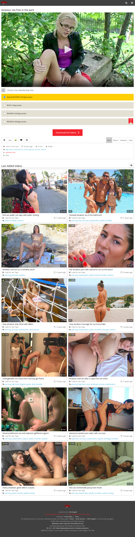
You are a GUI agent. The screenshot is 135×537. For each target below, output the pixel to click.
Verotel (71, 519)
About (109, 140)
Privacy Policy (68, 517)
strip (31, 330)
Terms (77, 517)
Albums (115, 140)
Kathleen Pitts (10, 152)
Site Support (73, 512)
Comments (123, 140)
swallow (26, 493)
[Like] (15, 140)
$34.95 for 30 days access (16, 113)
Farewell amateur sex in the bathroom (85, 215)
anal (79, 220)
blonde (37, 149)
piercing (74, 220)
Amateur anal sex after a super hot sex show (88, 378)
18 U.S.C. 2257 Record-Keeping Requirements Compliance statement (67, 528)
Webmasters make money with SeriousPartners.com (67, 523)
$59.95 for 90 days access (69, 120)
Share (130, 140)
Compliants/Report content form (55, 514)
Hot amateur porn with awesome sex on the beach (91, 269)
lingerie (22, 384)
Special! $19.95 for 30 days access (19, 97)
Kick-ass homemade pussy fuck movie (85, 487)
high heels (9, 149)
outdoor (43, 149)
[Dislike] (4, 140)
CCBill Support (91, 519)
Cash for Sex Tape (9, 3)
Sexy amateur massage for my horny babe (87, 324)
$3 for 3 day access (14, 105)
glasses (31, 149)
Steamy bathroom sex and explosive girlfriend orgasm (26, 433)
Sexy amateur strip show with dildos (18, 324)
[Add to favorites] (21, 140)
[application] (67, 49)
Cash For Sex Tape (12, 146)
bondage (107, 439)
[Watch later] (27, 140)
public (26, 149)
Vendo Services (80, 519)
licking (32, 493)
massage (105, 330)
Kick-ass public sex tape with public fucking (21, 215)
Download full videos (67, 132)
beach (97, 275)
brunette (13, 220)
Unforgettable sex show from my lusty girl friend (23, 378)
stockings (94, 384)
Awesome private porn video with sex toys (87, 433)
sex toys (85, 220)
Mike (7, 155)
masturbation (18, 149)
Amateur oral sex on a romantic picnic (19, 269)
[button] (67, 49)
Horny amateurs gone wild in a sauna (18, 487)
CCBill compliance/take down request (78, 514)
